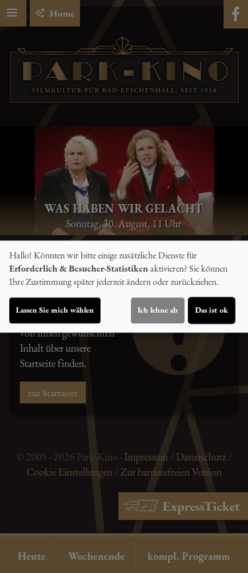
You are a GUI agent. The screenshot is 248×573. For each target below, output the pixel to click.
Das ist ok (211, 310)
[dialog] (124, 286)
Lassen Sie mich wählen (55, 310)
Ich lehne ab (158, 310)
